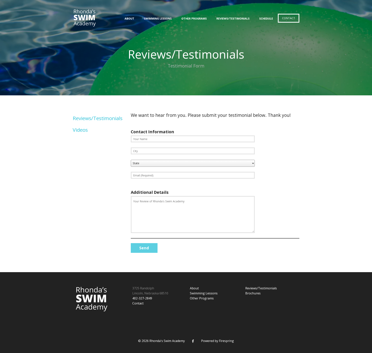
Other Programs (194, 18)
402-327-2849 (142, 298)
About (129, 18)
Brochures (253, 293)
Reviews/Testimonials (233, 18)
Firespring (226, 341)
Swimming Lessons (158, 18)
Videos (80, 129)
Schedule (266, 18)
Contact (288, 18)
